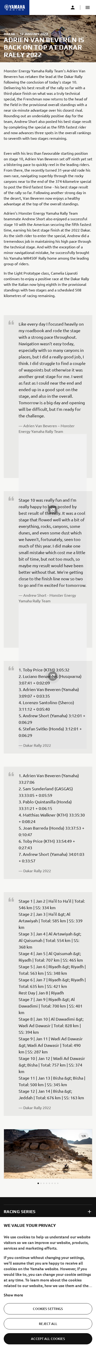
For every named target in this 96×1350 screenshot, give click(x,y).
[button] (87, 7)
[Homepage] (15, 7)
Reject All (48, 1323)
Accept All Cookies (48, 1338)
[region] (48, 1283)
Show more (13, 1294)
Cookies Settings (48, 1308)
